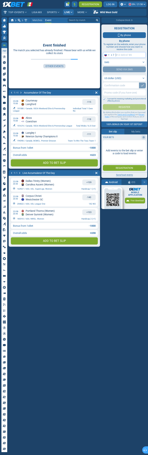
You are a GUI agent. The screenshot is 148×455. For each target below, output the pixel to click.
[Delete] (96, 92)
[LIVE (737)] (12, 20)
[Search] (97, 20)
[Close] (144, 182)
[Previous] (11, 92)
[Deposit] (74, 4)
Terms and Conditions (126, 115)
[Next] (20, 92)
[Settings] (123, 4)
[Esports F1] (19, 20)
